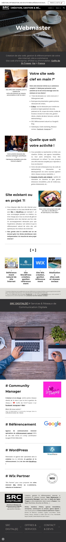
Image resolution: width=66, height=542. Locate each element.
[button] (64, 8)
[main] (33, 27)
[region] (33, 2)
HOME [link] (50, 8)
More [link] (57, 8)
